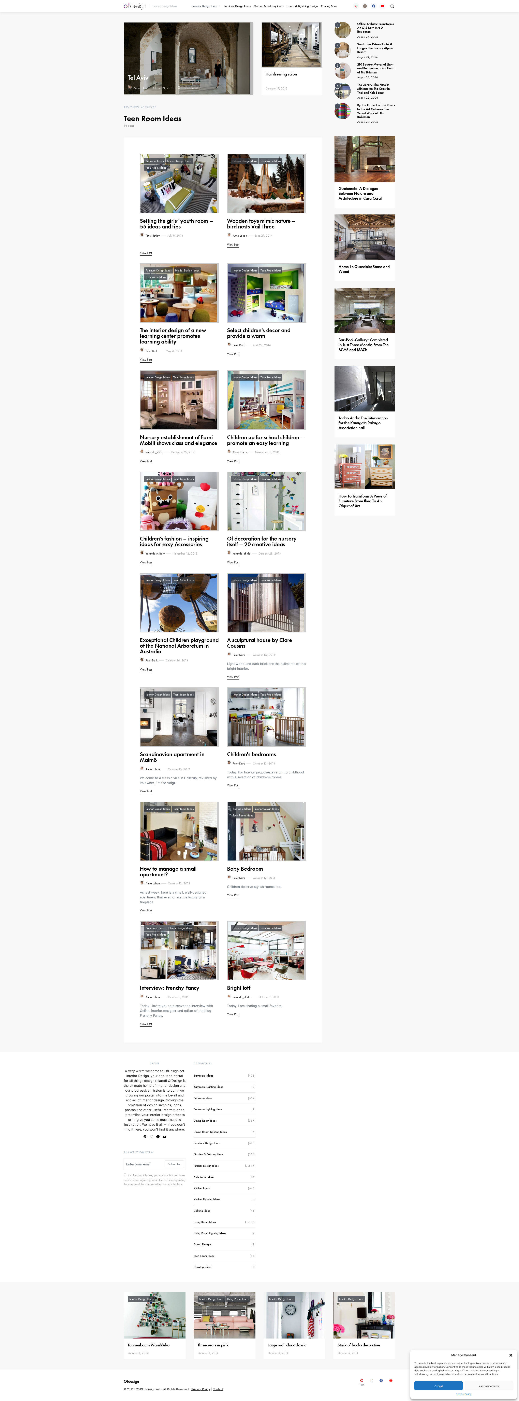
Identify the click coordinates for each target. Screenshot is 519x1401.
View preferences (489, 1386)
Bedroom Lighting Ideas (208, 1109)
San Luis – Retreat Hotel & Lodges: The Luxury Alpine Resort (375, 48)
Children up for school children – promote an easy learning (265, 440)
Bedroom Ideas (155, 161)
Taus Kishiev (153, 236)
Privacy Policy (200, 1389)
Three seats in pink (213, 1345)
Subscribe (174, 1164)
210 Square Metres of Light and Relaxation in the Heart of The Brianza (376, 68)
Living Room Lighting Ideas (210, 1233)
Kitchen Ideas (202, 1188)
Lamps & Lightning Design (302, 6)
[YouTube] (382, 6)
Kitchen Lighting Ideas (207, 1199)
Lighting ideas (202, 1211)
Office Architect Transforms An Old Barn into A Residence (375, 28)
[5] (343, 111)
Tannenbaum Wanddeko (148, 1345)
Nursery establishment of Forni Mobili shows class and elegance (178, 440)
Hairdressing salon (281, 74)
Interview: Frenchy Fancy (169, 987)
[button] (511, 1355)
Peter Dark (152, 351)
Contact (218, 1389)
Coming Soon (329, 6)
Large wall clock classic (287, 1345)
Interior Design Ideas (204, 6)
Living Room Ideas (205, 1222)
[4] (343, 91)
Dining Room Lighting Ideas (210, 1132)
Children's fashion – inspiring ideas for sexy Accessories (174, 541)
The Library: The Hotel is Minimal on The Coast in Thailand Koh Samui (373, 89)
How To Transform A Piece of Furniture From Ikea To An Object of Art (363, 500)
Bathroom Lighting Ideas (208, 1087)
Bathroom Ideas (155, 928)
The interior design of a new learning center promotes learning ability (173, 336)
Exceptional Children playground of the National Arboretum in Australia (179, 645)
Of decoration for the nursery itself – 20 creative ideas (262, 541)
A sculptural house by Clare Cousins (259, 642)
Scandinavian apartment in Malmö (172, 757)
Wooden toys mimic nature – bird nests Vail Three (261, 223)
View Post (146, 253)
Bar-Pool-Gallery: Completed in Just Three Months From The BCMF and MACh (364, 344)
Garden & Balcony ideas (268, 6)
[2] (343, 50)
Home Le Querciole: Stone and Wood (364, 269)
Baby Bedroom (245, 868)
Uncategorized (202, 1267)
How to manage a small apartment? (168, 871)
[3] (343, 70)
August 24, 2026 (367, 37)
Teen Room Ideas (156, 168)
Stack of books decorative (359, 1345)
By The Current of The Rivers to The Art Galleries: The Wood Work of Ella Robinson (376, 111)
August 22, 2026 (367, 98)
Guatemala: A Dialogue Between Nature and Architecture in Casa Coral (360, 193)
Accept (438, 1386)
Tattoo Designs (202, 1244)
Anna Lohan (140, 88)
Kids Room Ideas (204, 1177)
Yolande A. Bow (155, 553)
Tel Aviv (138, 77)
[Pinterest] (356, 6)
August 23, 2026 (367, 77)
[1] (343, 30)
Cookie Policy (464, 1394)
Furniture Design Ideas (237, 6)
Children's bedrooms (251, 754)
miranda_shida (154, 452)
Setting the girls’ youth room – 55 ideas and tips (176, 223)
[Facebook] (373, 6)
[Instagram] (365, 6)
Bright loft (238, 987)
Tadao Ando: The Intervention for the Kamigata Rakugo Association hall (363, 422)
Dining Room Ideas (205, 1121)
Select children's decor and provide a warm (259, 333)
